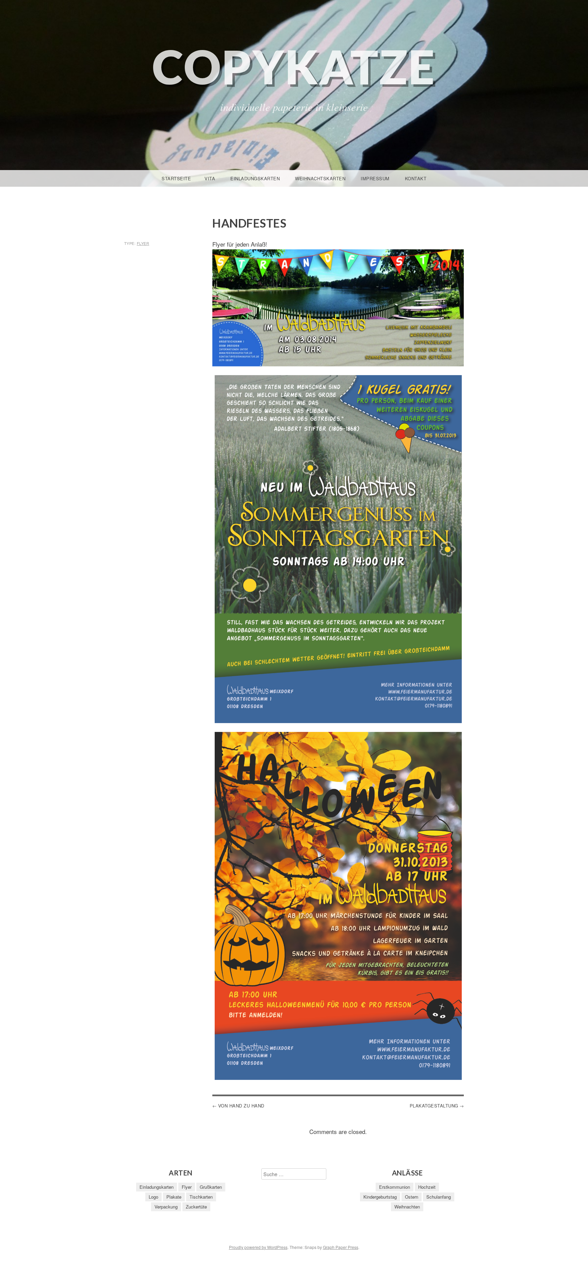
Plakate (173, 1197)
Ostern (411, 1197)
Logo (153, 1197)
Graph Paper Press (340, 1247)
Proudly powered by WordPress (258, 1247)
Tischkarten (201, 1197)
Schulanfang (438, 1197)
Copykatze (294, 66)
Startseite (176, 178)
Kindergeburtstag (380, 1197)
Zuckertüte (196, 1206)
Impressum (375, 178)
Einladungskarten (255, 178)
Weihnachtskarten (320, 178)
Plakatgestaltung (434, 1105)
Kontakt (416, 178)
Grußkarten (211, 1187)
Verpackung (166, 1206)
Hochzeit (427, 1187)
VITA (210, 178)
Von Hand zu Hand (241, 1105)
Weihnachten (407, 1206)
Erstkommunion (394, 1187)
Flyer (143, 243)
